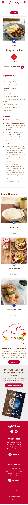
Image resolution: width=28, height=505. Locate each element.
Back (14, 13)
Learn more (14, 362)
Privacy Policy (14, 494)
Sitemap (14, 499)
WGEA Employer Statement (14, 496)
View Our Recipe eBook (14, 385)
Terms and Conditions (14, 491)
